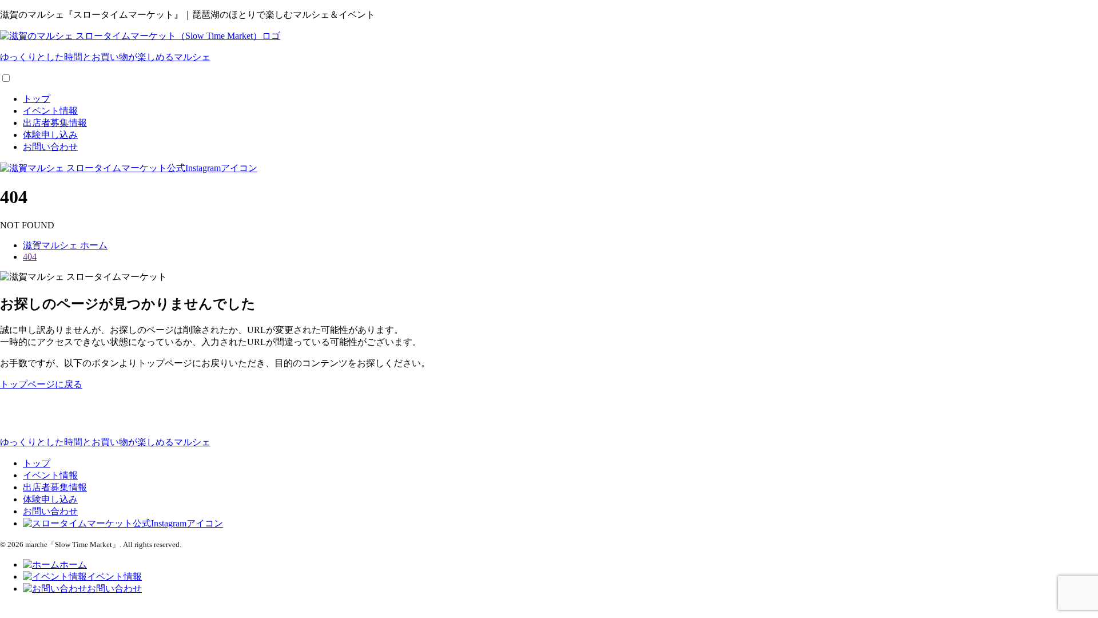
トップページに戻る (41, 384)
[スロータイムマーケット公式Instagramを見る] (123, 523)
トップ (36, 99)
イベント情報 (50, 111)
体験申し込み (50, 135)
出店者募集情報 (55, 123)
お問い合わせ (50, 147)
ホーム (73, 564)
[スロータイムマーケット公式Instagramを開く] (128, 168)
